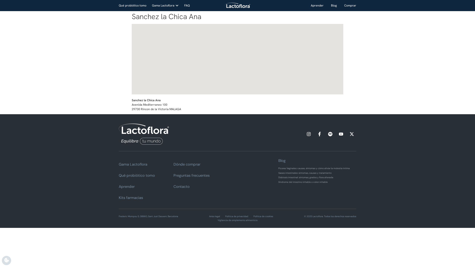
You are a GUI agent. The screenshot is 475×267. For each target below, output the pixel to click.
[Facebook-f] (319, 134)
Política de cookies (263, 216)
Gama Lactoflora (133, 164)
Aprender (317, 5)
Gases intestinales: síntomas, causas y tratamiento (305, 173)
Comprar (350, 5)
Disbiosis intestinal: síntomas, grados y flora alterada (305, 177)
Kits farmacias (131, 197)
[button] (165, 5)
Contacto (181, 186)
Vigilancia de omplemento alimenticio (238, 220)
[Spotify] (330, 134)
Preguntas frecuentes (191, 175)
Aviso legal (214, 216)
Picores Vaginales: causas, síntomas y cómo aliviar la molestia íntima (314, 168)
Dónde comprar (186, 164)
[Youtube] (341, 134)
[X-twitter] (351, 134)
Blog (334, 5)
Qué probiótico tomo (137, 175)
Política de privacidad (236, 216)
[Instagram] (308, 134)
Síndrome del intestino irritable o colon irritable (303, 182)
